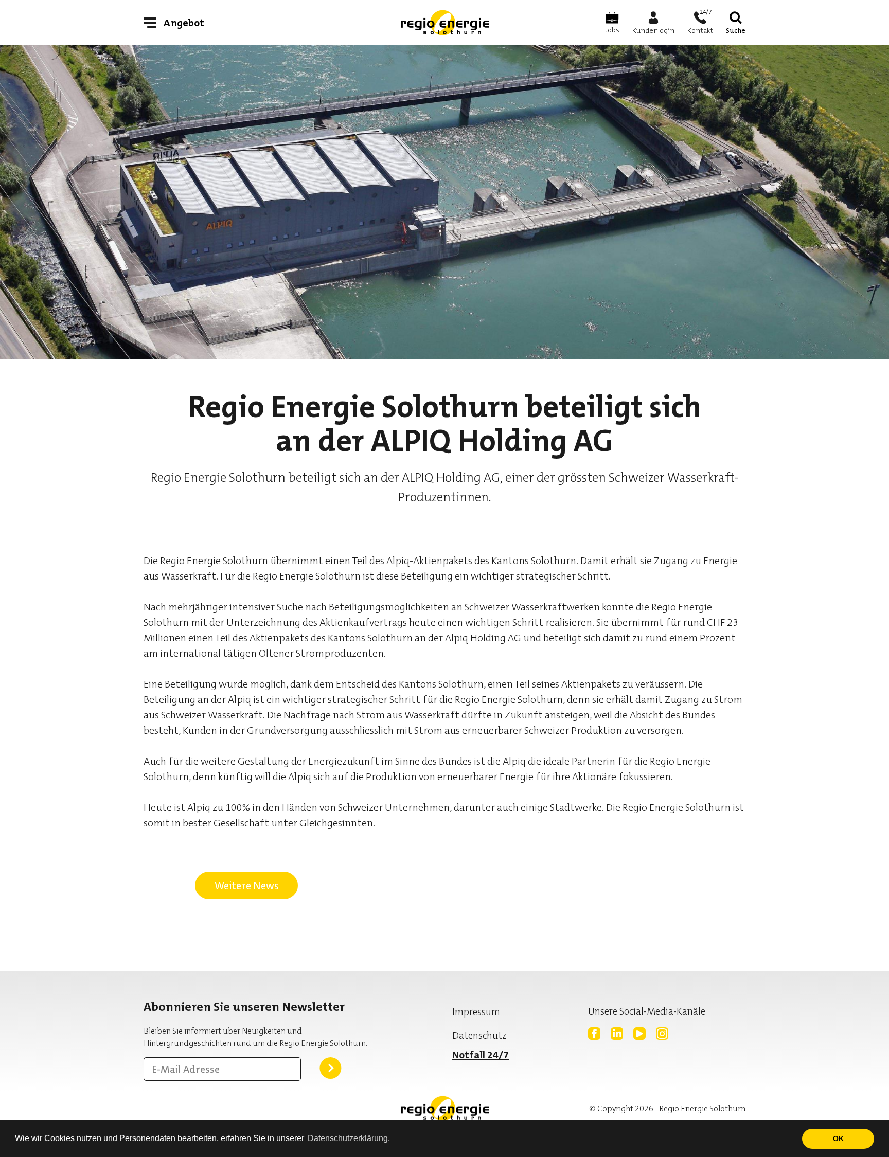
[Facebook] (594, 1033)
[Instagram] (662, 1033)
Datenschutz (479, 1035)
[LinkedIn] (617, 1033)
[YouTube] (639, 1033)
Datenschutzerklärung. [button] (349, 1138)
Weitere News (247, 885)
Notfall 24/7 (480, 1054)
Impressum (476, 1011)
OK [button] (838, 1138)
